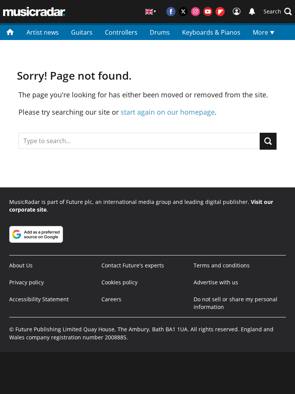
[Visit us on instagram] (195, 11)
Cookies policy (119, 282)
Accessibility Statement (39, 299)
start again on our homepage (168, 112)
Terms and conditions (222, 265)
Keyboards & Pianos (211, 32)
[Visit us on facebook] (171, 11)
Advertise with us (216, 282)
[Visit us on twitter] (183, 11)
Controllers (121, 32)
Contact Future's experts (132, 265)
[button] (278, 11)
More (261, 32)
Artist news (43, 32)
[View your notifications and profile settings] (252, 11)
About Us (21, 265)
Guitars (82, 32)
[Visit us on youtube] (207, 11)
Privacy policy (26, 282)
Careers (111, 299)
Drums (160, 32)
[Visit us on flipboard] (220, 11)
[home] (10, 31)
